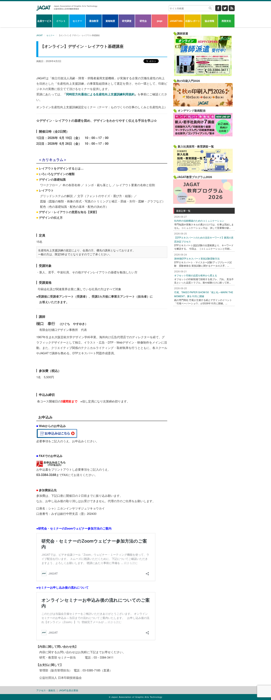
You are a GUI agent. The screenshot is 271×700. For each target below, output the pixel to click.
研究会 (143, 21)
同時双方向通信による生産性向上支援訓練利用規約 (100, 94)
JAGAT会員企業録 (68, 690)
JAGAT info (176, 21)
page (159, 21)
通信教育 (94, 21)
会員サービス (44, 21)
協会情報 (209, 21)
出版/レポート (192, 21)
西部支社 (226, 21)
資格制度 (110, 21)
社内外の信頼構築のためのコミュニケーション (199, 220)
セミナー (77, 21)
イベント (61, 21)
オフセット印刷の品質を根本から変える (195, 275)
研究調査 (127, 21)
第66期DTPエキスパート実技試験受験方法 (197, 258)
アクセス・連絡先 (45, 690)
